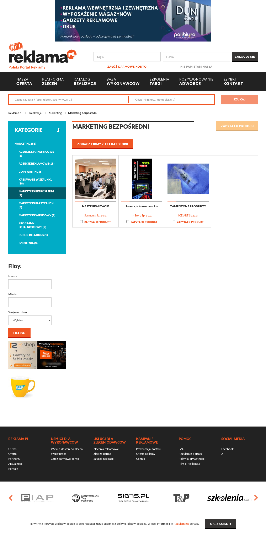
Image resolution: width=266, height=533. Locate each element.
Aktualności (15, 464)
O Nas (12, 449)
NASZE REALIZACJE (95, 206)
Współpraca (58, 454)
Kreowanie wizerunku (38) (36, 181)
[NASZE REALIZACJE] (95, 178)
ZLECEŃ (53, 81)
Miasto (12, 294)
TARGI (159, 81)
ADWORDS (196, 81)
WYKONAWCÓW (123, 81)
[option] (69, 498)
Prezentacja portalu (148, 449)
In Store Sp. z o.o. (142, 215)
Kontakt (13, 469)
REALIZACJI (85, 81)
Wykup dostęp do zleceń (67, 449)
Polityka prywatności (192, 459)
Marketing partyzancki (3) (36, 205)
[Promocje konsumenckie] (141, 178)
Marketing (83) (25, 143)
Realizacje (35, 113)
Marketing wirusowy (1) (37, 215)
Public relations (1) (33, 235)
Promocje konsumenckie (142, 206)
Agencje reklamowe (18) (36, 163)
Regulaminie (181, 524)
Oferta (12, 454)
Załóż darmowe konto (127, 66)
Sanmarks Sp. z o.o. (95, 215)
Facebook (227, 449)
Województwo (17, 312)
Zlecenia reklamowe (106, 449)
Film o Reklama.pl (190, 464)
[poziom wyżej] (58, 129)
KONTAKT (233, 81)
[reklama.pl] (42, 55)
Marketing (55, 113)
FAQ (181, 449)
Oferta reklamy (145, 454)
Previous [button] (10, 498)
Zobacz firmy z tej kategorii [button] (102, 144)
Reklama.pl (15, 113)
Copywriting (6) (30, 172)
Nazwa (12, 276)
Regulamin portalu (190, 454)
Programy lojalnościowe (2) (32, 225)
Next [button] (256, 498)
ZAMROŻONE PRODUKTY (188, 206)
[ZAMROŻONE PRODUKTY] (188, 178)
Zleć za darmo (102, 454)
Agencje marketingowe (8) (36, 154)
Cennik (140, 459)
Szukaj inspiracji (103, 459)
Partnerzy (14, 459)
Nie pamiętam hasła (196, 66)
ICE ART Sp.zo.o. (188, 215)
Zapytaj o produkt (97, 222)
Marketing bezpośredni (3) (36, 193)
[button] (237, 126)
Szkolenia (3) (28, 243)
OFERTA (24, 81)
